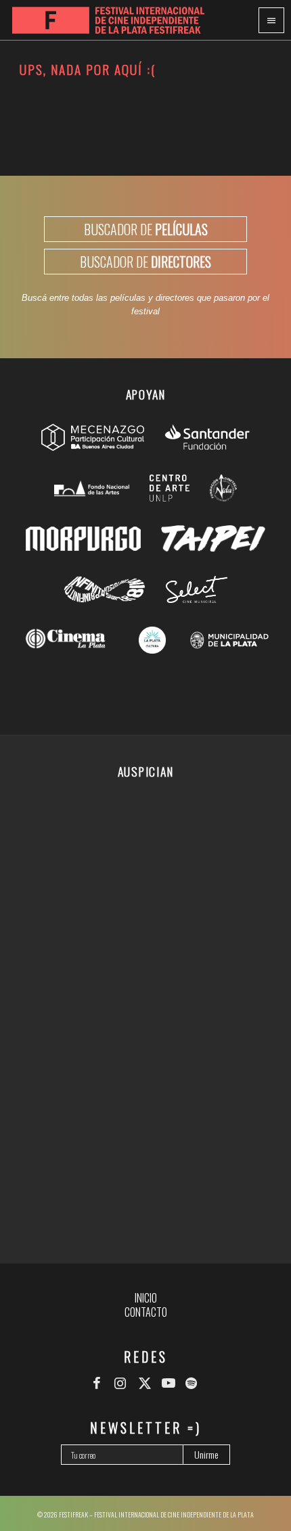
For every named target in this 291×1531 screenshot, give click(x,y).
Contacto (146, 1312)
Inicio (146, 1298)
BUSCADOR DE (146, 229)
